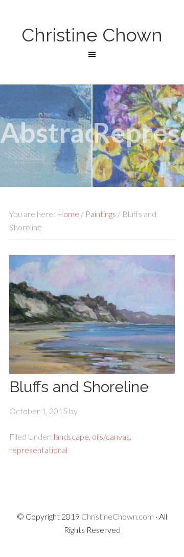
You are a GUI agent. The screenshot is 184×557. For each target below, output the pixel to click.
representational (38, 450)
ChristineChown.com (117, 516)
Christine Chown (92, 35)
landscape (71, 436)
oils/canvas (111, 436)
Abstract (45, 132)
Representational (138, 132)
